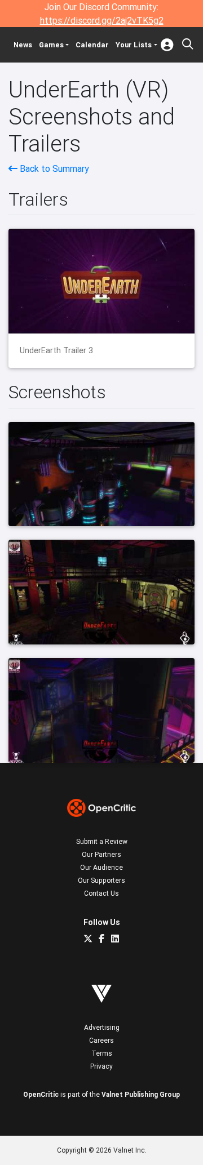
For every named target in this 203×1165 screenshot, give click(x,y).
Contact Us (101, 893)
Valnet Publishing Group (141, 1094)
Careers (101, 1040)
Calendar (92, 45)
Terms (101, 1053)
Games (51, 45)
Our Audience (101, 867)
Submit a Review (101, 841)
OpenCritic (41, 1094)
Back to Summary (53, 168)
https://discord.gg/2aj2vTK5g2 (102, 20)
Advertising (102, 1027)
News (23, 45)
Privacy (101, 1066)
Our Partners (101, 854)
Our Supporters (101, 880)
